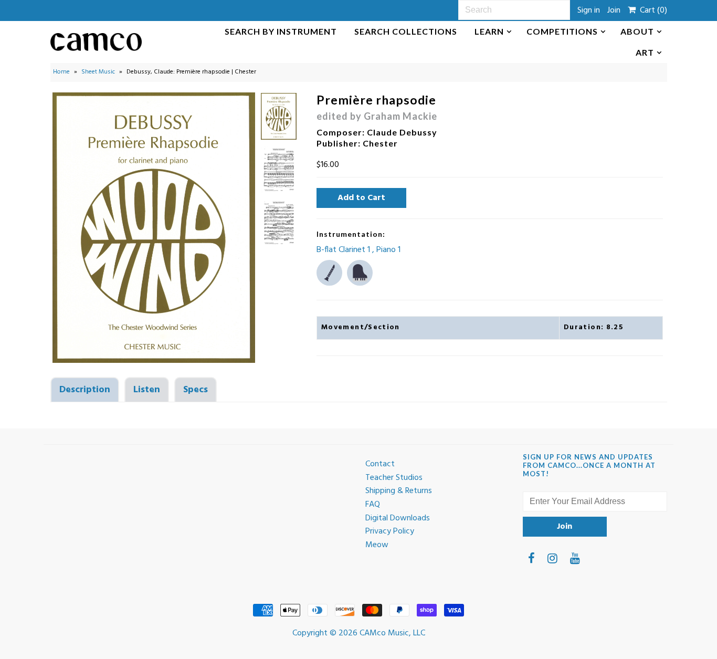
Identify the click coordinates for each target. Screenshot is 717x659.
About (637, 31)
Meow (376, 545)
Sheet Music (98, 72)
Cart (651, 10)
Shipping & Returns (398, 491)
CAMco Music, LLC (392, 633)
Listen (146, 390)
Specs (195, 390)
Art (645, 52)
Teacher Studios (394, 478)
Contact (380, 464)
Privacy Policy (389, 531)
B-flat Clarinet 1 (344, 250)
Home (61, 72)
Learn (489, 31)
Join (613, 10)
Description (84, 390)
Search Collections (405, 31)
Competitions (562, 31)
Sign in (588, 10)
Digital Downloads (397, 518)
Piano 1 (388, 250)
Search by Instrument (281, 31)
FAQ (372, 504)
